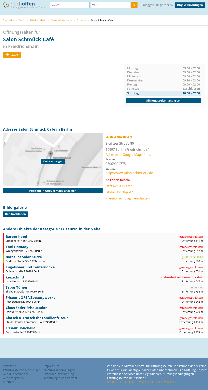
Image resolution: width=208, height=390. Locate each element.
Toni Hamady (17, 246)
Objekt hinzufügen (190, 5)
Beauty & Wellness (61, 20)
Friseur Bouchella (20, 328)
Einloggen (147, 5)
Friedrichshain (38, 20)
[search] (134, 5)
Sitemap (8, 382)
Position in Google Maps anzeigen (52, 191)
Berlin (22, 20)
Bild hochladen (15, 214)
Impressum (51, 366)
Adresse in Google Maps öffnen (130, 154)
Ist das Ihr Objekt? (119, 192)
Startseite (8, 20)
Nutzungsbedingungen (59, 370)
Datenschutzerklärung (59, 374)
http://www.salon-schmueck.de (129, 173)
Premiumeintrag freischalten (128, 198)
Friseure (81, 20)
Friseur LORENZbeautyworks (30, 297)
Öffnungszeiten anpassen (163, 100)
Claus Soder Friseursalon (27, 307)
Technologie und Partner (60, 378)
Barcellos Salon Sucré (24, 257)
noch (28, 4)
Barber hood (16, 236)
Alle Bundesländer (15, 374)
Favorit (14, 54)
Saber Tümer (17, 287)
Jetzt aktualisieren (119, 186)
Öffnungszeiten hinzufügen (22, 370)
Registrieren (164, 5)
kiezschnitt (15, 277)
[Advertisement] (63, 92)
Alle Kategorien (13, 378)
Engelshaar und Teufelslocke (30, 267)
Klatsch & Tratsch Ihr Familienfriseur (37, 317)
